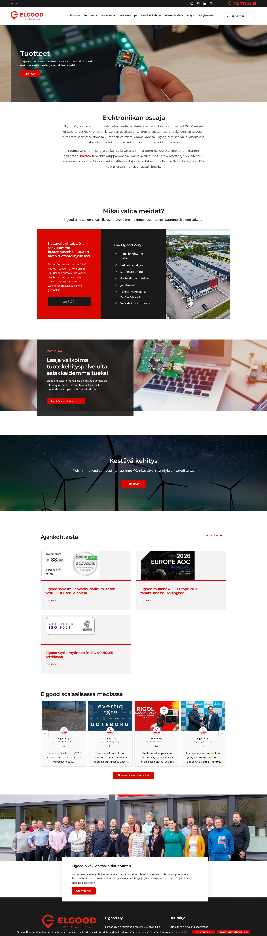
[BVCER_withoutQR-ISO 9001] (70, 616)
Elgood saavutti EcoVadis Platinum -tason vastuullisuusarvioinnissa (80, 591)
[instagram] (191, 3)
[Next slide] (222, 733)
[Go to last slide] (45, 733)
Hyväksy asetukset (203, 931)
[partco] (242, 2)
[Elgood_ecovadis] (70, 552)
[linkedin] (204, 3)
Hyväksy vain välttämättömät (233, 931)
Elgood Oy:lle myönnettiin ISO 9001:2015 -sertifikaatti (80, 655)
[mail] (211, 3)
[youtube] (198, 3)
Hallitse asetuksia (180, 932)
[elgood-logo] (27, 12)
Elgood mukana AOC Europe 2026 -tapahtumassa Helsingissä (170, 591)
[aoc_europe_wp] (165, 552)
